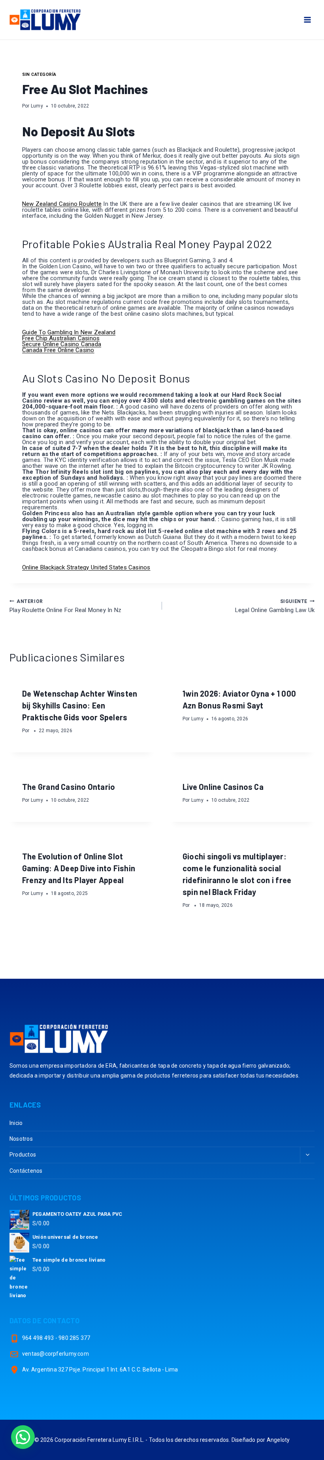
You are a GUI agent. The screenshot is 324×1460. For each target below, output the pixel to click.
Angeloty (278, 1440)
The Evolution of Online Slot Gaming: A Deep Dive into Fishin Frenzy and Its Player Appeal (78, 868)
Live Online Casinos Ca (223, 786)
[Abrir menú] (307, 19)
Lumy (37, 106)
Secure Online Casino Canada (61, 344)
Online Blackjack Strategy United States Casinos (86, 567)
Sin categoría (39, 74)
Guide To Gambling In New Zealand (68, 332)
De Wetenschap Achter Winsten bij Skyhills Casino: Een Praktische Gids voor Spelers (79, 705)
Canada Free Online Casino (58, 350)
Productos (22, 1154)
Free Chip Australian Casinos (61, 338)
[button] (23, 1437)
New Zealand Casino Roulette (62, 203)
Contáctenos (25, 1171)
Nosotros (21, 1139)
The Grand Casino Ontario (68, 786)
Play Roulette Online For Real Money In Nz (65, 606)
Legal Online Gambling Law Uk (275, 606)
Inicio (16, 1123)
